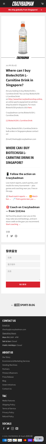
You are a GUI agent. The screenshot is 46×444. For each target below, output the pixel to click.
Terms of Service (9, 408)
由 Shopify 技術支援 (26, 436)
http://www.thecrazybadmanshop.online (25, 99)
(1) (19, 120)
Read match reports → (18, 196)
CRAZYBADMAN (13, 436)
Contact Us (7, 388)
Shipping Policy (8, 404)
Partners (5, 369)
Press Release (8, 377)
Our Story (6, 357)
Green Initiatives (9, 384)
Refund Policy (8, 416)
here (30, 107)
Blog (4, 380)
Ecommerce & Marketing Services (16, 361)
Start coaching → (13, 224)
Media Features (8, 400)
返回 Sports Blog (24, 305)
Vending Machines (9, 365)
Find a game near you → (26, 199)
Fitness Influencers (10, 373)
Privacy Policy (8, 412)
